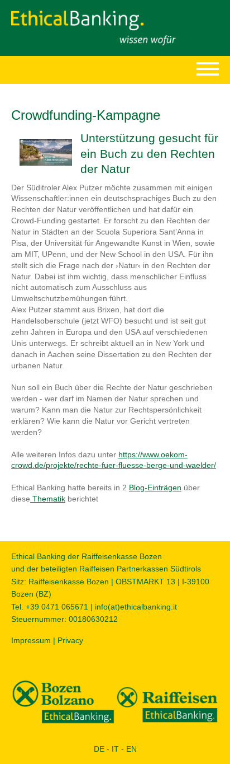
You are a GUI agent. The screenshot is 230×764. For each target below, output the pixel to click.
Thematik (47, 498)
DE (99, 748)
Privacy (70, 640)
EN (131, 748)
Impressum (31, 640)
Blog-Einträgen (155, 487)
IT (115, 748)
